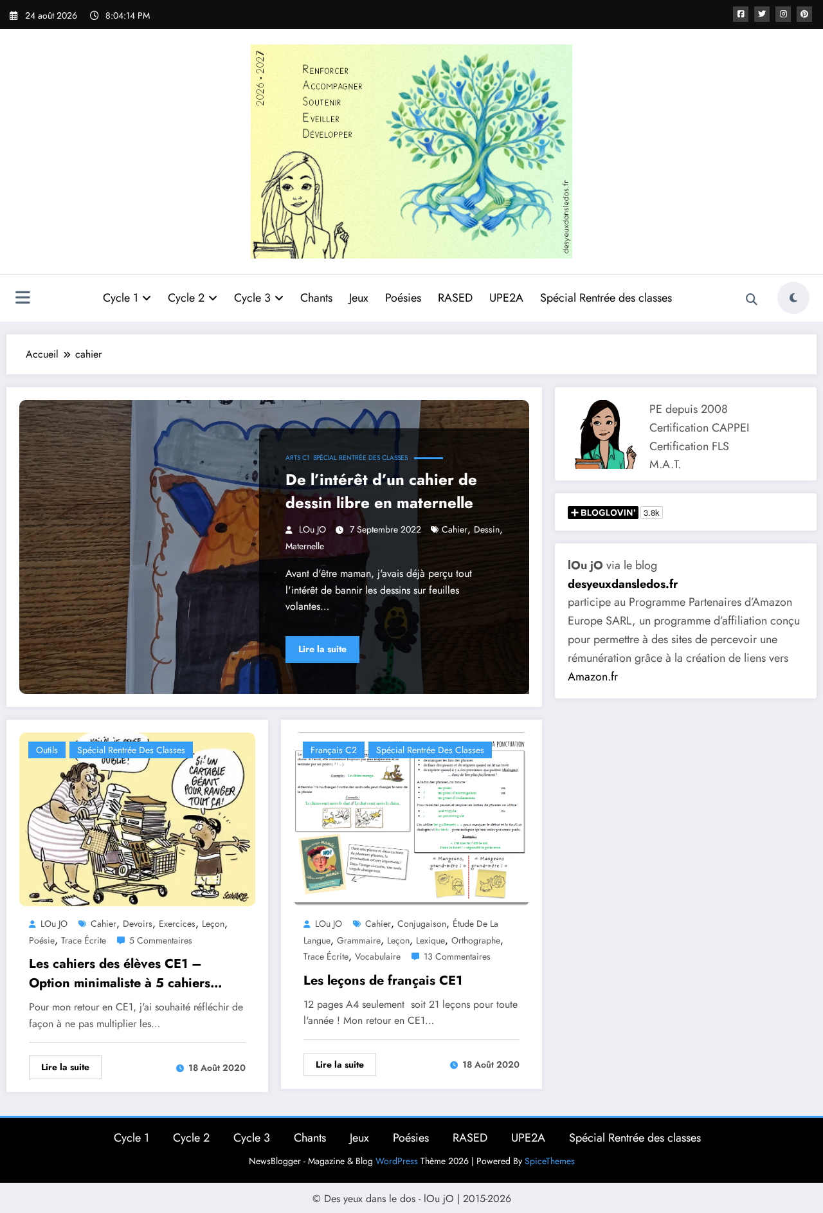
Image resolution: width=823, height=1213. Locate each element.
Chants (316, 297)
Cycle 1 (120, 297)
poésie (42, 940)
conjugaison (421, 923)
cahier (454, 529)
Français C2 (334, 749)
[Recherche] (752, 300)
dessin (487, 529)
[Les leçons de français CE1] (412, 818)
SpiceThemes (550, 1160)
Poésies (403, 297)
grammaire (359, 940)
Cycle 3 (252, 297)
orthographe (475, 940)
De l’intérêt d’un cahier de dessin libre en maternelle (381, 491)
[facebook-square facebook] (740, 14)
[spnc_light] (793, 298)
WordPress (396, 1160)
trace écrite (83, 940)
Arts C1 (297, 457)
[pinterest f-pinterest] (804, 14)
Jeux (358, 297)
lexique (430, 940)
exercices (177, 923)
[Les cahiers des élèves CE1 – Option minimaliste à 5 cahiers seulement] (137, 818)
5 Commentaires (160, 940)
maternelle (304, 546)
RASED (455, 297)
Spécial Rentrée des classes (606, 297)
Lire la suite (322, 649)
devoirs (137, 923)
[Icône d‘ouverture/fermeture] (22, 299)
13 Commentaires (457, 956)
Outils (47, 749)
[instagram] (783, 14)
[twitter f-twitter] (762, 14)
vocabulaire (378, 956)
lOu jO (312, 529)
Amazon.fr (593, 676)
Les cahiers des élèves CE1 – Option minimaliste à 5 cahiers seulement (119, 973)
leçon (213, 923)
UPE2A (506, 297)
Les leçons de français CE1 (382, 980)
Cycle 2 (186, 297)
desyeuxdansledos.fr (623, 584)
